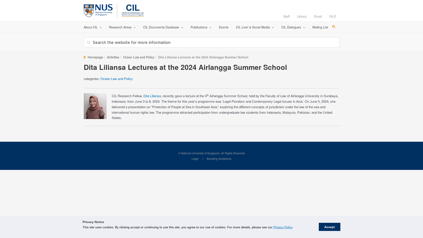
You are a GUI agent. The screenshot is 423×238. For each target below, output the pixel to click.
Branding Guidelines (219, 158)
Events (223, 27)
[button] (100, 27)
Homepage (95, 57)
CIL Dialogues (291, 27)
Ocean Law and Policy (138, 57)
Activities (113, 57)
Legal (195, 158)
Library (302, 16)
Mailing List (320, 27)
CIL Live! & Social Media (253, 27)
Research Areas (120, 27)
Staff (286, 16)
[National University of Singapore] (98, 10)
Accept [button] (329, 227)
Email (318, 16)
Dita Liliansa (152, 95)
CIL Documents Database (161, 27)
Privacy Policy (282, 227)
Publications (199, 27)
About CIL (91, 27)
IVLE (332, 16)
